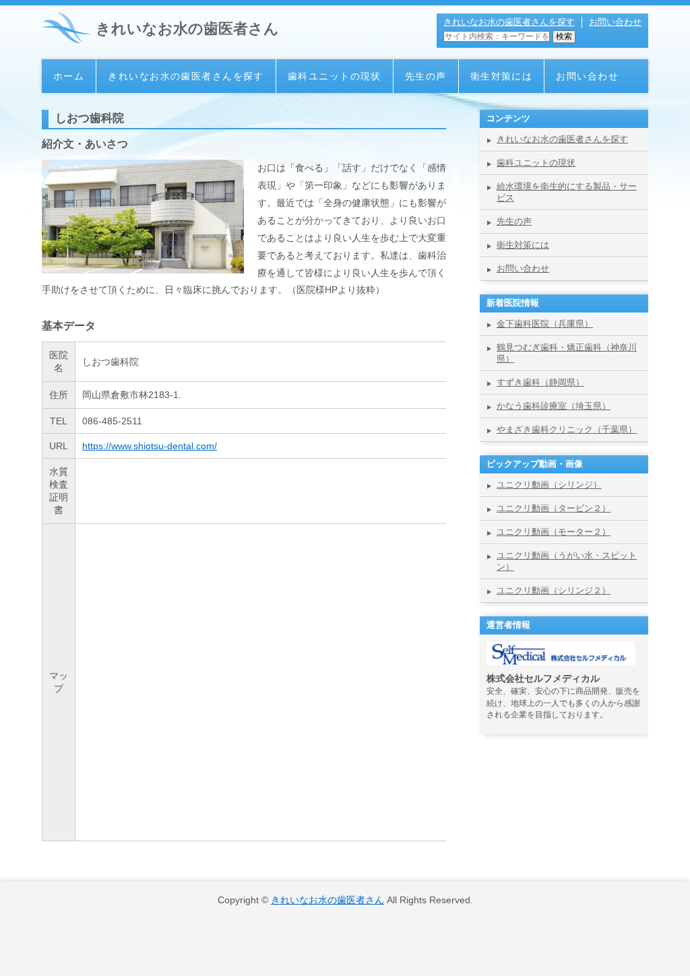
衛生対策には (501, 76)
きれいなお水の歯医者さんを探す (509, 22)
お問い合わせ (615, 22)
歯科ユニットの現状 (334, 76)
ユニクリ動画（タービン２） (553, 508)
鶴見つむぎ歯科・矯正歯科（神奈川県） (567, 353)
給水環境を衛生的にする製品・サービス (567, 192)
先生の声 (426, 76)
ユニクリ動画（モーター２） (553, 532)
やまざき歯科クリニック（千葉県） (567, 429)
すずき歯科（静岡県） (540, 382)
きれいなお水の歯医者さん (187, 28)
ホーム (68, 76)
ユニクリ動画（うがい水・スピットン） (567, 561)
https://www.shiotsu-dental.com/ (149, 446)
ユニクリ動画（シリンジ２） (553, 590)
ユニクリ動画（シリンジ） (549, 485)
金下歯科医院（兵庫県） (545, 324)
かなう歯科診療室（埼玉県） (553, 406)
